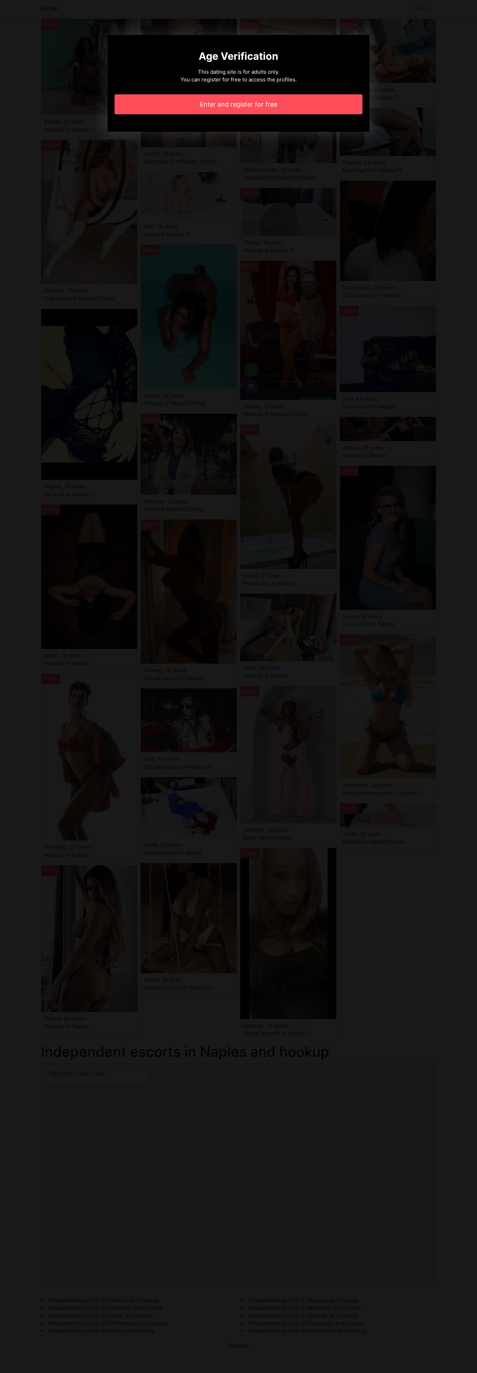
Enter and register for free (238, 104)
